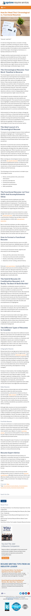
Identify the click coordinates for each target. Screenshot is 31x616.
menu (4, 7)
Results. (23, 597)
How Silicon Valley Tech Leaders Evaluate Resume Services (15, 522)
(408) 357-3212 (10, 599)
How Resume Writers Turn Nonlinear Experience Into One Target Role (12, 571)
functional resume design (17, 487)
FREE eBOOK (5, 558)
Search (3, 501)
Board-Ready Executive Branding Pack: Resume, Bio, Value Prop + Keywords (13, 581)
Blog (8, 484)
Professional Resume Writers (13, 597)
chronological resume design (11, 486)
